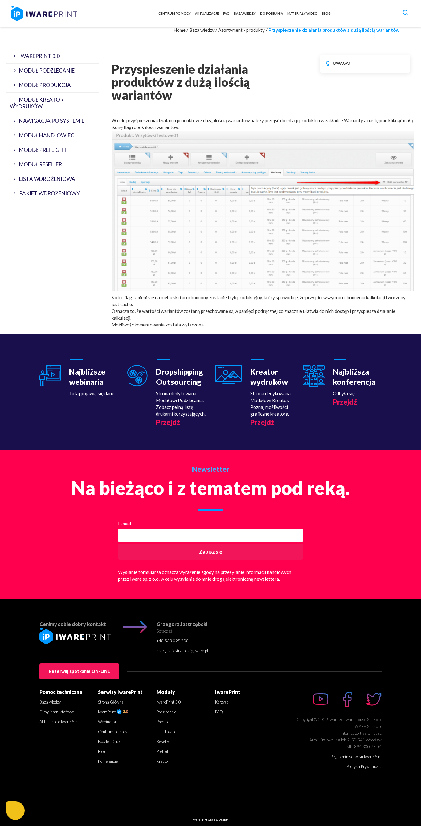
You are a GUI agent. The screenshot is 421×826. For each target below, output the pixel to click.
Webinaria (107, 721)
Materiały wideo (302, 13)
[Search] (405, 12)
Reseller (163, 741)
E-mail (124, 523)
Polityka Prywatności (364, 766)
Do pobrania (271, 13)
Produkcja (165, 721)
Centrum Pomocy (174, 13)
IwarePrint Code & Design (210, 819)
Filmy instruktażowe (56, 711)
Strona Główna (111, 701)
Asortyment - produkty (241, 30)
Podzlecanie (166, 711)
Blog (326, 13)
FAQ (226, 13)
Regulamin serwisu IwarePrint (356, 756)
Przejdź (168, 422)
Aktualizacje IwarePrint (59, 721)
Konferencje (108, 761)
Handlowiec (166, 731)
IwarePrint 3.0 (169, 701)
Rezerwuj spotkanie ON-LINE (79, 671)
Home (180, 30)
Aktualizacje (207, 13)
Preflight (163, 751)
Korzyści (222, 701)
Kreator (163, 761)
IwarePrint (107, 711)
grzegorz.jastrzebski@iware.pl (182, 650)
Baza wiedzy (245, 13)
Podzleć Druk (109, 741)
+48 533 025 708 (173, 640)
